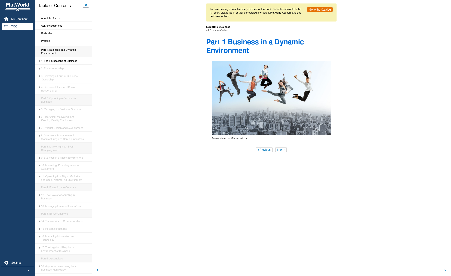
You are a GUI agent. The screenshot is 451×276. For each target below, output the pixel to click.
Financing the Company (59, 187)
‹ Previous (264, 149)
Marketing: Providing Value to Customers (60, 166)
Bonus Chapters (54, 213)
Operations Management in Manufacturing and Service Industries (62, 137)
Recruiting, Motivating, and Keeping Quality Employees (57, 118)
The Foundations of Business (59, 60)
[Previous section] (97, 270)
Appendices (52, 258)
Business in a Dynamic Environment (58, 51)
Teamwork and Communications (62, 221)
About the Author (50, 18)
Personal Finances (54, 228)
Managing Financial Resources (61, 206)
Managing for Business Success (61, 109)
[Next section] (444, 270)
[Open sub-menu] (40, 60)
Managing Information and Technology (58, 238)
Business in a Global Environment (62, 157)
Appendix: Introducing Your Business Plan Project (58, 267)
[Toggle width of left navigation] (28, 271)
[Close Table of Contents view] (86, 5)
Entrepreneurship (52, 68)
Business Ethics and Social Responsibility (58, 88)
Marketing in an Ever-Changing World (57, 148)
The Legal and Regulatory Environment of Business (58, 249)
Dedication (47, 33)
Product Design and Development (62, 128)
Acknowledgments (51, 25)
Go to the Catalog (320, 9)
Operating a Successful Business (58, 99)
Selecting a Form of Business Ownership (59, 77)
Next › (281, 149)
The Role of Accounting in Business (58, 196)
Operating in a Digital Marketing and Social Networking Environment (61, 177)
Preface (45, 40)
